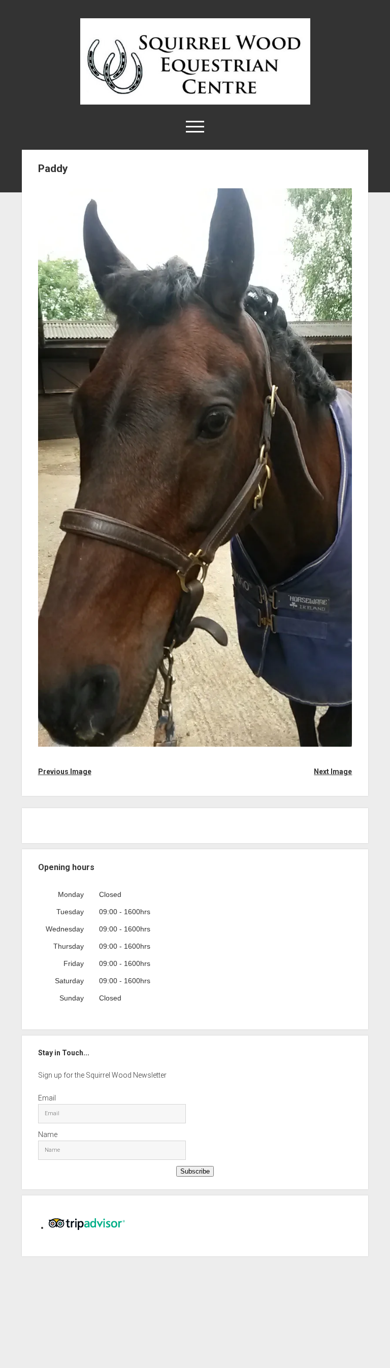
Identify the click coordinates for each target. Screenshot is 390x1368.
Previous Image (64, 772)
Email (47, 1098)
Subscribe (195, 1171)
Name (47, 1134)
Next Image (333, 772)
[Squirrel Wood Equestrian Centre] (195, 101)
